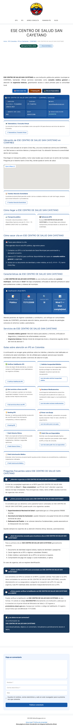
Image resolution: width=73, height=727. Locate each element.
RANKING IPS (46, 20)
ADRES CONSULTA (33, 20)
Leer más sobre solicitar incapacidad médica (51, 379)
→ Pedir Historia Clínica (13, 446)
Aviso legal (29, 722)
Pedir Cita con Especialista (50, 433)
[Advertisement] (36, 62)
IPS (22, 20)
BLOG (56, 20)
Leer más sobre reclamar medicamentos (52, 403)
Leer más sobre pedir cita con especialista (53, 444)
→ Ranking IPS (11, 425)
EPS (16, 20)
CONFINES (33, 41)
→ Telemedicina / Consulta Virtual (16, 132)
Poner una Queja (47, 412)
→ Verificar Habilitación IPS (15, 381)
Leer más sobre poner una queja (50, 424)
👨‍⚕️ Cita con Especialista (51, 91)
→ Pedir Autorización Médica (15, 463)
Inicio (5, 41)
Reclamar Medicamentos (50, 389)
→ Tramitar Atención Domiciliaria (16, 202)
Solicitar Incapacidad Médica (51, 364)
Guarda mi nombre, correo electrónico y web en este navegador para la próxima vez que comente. (36, 698)
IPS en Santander (23, 41)
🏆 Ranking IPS (35, 91)
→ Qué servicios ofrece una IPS (16, 404)
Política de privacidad (40, 722)
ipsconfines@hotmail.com (56, 104)
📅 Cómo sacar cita (20, 91)
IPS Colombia (12, 41)
